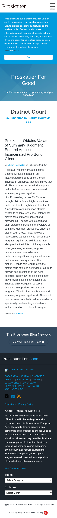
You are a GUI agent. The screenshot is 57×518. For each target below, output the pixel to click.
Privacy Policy (25, 404)
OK (28, 57)
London (36, 379)
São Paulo (33, 386)
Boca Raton (11, 376)
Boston (24, 376)
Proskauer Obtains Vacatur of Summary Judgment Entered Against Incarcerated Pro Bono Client (27, 149)
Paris (21, 386)
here (6, 50)
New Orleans (29, 383)
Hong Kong (23, 379)
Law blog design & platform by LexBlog (26, 513)
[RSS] (19, 396)
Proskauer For (20, 359)
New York (10, 386)
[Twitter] (7, 396)
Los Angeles (12, 383)
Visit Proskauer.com (15, 468)
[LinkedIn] (13, 396)
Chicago (9, 379)
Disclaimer (10, 404)
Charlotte (38, 376)
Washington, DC (14, 389)
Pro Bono (18, 313)
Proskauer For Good (28, 80)
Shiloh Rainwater (16, 165)
